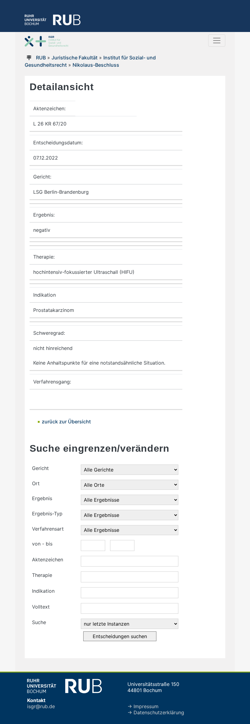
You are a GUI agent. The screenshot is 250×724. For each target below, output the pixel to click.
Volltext (41, 607)
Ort (36, 483)
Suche (39, 622)
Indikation (43, 591)
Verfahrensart (48, 529)
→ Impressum (143, 706)
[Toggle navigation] (216, 40)
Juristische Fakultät (75, 58)
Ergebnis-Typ (47, 513)
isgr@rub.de (41, 706)
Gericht (40, 468)
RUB (41, 58)
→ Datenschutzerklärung (155, 712)
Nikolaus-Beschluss (96, 65)
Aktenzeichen (47, 559)
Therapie (42, 575)
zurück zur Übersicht (66, 422)
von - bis (42, 544)
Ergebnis (42, 498)
